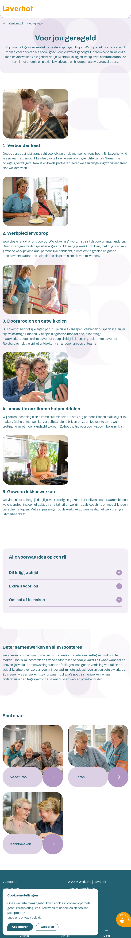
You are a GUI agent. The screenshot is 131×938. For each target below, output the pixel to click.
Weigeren (47, 926)
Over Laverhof (16, 23)
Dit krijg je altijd (23, 573)
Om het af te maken (27, 600)
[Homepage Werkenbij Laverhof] (18, 9)
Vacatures (10, 882)
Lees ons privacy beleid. (24, 917)
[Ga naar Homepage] (4, 23)
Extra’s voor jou (23, 586)
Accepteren (20, 926)
